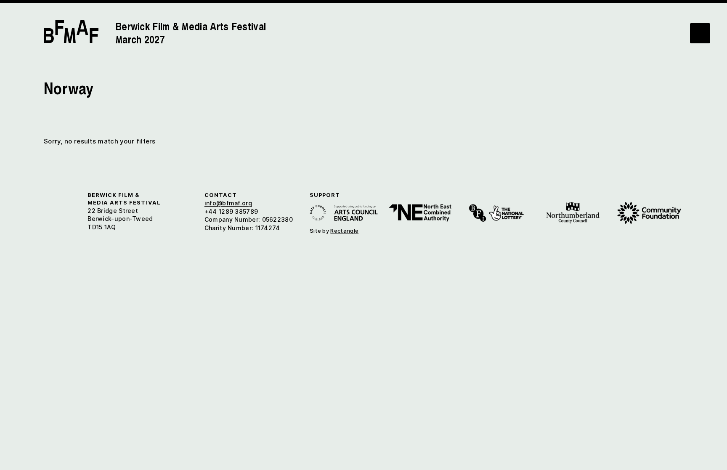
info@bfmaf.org (228, 203)
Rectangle (344, 230)
